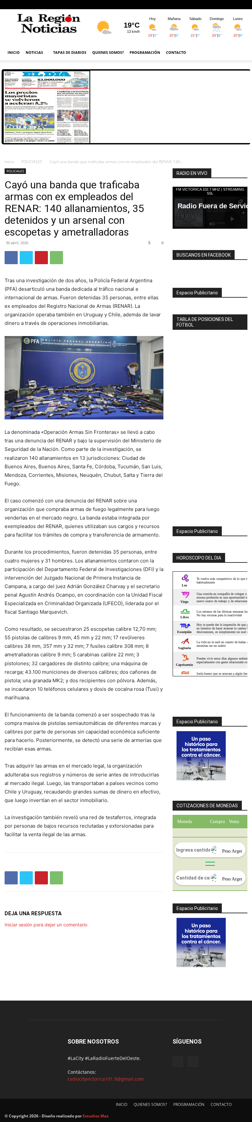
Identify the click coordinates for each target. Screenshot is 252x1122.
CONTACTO (176, 52)
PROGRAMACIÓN (145, 52)
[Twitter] (26, 257)
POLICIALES (31, 161)
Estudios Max (96, 1116)
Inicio (9, 161)
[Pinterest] (41, 257)
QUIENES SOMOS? (108, 52)
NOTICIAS (34, 52)
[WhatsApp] (56, 257)
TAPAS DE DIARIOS (69, 52)
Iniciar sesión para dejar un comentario (46, 924)
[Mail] (242, 4)
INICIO (14, 52)
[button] (239, 53)
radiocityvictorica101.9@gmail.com (106, 1079)
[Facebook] (232, 4)
